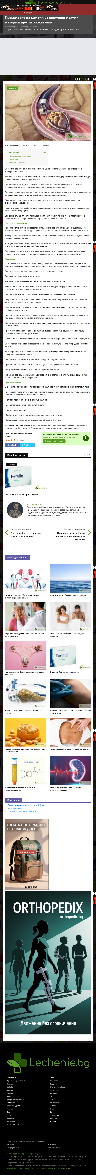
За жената (54, 1081)
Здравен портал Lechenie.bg (16, 27)
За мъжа (10, 1084)
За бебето (10, 1087)
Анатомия (10, 1118)
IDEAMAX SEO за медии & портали (20, 1168)
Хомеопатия (55, 1102)
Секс (51, 1096)
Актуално (53, 1121)
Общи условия (13, 1147)
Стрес (9, 1115)
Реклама (10, 1144)
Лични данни (54, 1147)
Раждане (10, 1093)
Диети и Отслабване (58, 1087)
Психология (54, 1115)
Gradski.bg (11, 1153)
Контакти (52, 1144)
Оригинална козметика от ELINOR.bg (22, 811)
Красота (53, 1099)
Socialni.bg (20, 1153)
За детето (53, 1084)
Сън (51, 1112)
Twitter (27, 445)
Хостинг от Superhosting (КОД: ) (53, 1168)
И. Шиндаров (12, 146)
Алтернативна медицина (16, 1099)
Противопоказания (17, 162)
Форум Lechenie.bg (14, 1124)
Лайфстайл (11, 1102)
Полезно (35, 27)
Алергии (10, 1109)
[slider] (12, 439)
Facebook (12, 445)
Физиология (54, 1118)
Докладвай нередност (55, 441)
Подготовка (14, 159)
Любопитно (11, 1078)
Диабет (53, 1106)
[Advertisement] (48, 56)
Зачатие (10, 1090)
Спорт (52, 1109)
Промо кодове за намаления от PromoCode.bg (26, 805)
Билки (9, 1112)
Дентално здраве (13, 1106)
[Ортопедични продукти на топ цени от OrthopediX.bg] (48, 962)
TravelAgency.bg (32, 1153)
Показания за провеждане (20, 156)
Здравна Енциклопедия (16, 1081)
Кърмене (53, 1093)
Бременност (54, 1090)
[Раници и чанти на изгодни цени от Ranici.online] (27, 854)
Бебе (8, 1096)
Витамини (11, 1121)
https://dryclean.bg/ (15, 808)
